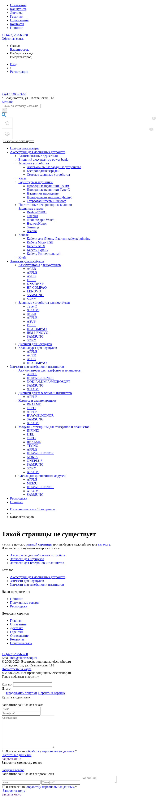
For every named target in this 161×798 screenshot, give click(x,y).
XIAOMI (33, 310)
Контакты (17, 24)
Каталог (7, 102)
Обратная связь (12, 38)
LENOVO (34, 291)
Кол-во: (7, 684)
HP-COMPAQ (37, 287)
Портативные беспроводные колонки (45, 204)
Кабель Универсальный (44, 253)
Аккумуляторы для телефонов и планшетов (49, 370)
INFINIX (33, 430)
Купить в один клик (16, 755)
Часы (22, 178)
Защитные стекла (30, 208)
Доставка (16, 12)
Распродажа (18, 498)
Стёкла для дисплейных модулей (42, 476)
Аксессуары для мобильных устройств (37, 152)
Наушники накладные (42, 193)
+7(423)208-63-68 (14, 94)
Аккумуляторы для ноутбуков (39, 265)
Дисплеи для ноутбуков (35, 344)
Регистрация (19, 71)
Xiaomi (32, 231)
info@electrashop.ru (23, 658)
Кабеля (23, 235)
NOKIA (32, 457)
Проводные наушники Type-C (48, 189)
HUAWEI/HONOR (40, 378)
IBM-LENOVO (37, 332)
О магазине (18, 5)
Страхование (19, 20)
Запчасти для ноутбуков (27, 261)
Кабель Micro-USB (40, 242)
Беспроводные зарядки (43, 171)
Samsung (33, 227)
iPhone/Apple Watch (40, 220)
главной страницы (39, 544)
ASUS (31, 276)
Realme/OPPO (37, 212)
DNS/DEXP (35, 284)
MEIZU (32, 483)
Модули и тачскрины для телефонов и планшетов (54, 427)
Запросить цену (13, 790)
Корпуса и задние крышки (37, 400)
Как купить (18, 9)
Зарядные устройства (33, 163)
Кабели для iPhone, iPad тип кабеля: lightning (58, 238)
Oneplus (32, 216)
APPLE (32, 272)
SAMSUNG (35, 295)
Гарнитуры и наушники (35, 182)
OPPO (31, 408)
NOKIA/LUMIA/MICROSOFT (48, 381)
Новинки (16, 27)
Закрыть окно (11, 759)
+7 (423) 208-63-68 (15, 35)
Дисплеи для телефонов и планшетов (45, 393)
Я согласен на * (41, 751)
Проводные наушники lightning (49, 197)
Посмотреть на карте (16, 669)
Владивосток (19, 49)
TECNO (32, 445)
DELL (31, 280)
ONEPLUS (34, 460)
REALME (34, 404)
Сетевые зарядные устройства (48, 174)
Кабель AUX (36, 246)
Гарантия (16, 16)
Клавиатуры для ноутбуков (37, 348)
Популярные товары (24, 148)
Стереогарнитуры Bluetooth (46, 201)
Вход (13, 64)
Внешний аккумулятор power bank (43, 159)
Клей (22, 257)
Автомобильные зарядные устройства (54, 167)
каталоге (104, 544)
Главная (15, 620)
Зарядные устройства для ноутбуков (44, 302)
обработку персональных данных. (50, 751)
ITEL (30, 434)
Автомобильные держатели (38, 156)
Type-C (32, 306)
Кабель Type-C (37, 250)
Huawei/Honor (37, 223)
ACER (31, 268)
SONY (31, 299)
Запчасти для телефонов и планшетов (37, 366)
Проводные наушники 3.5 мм (48, 186)
